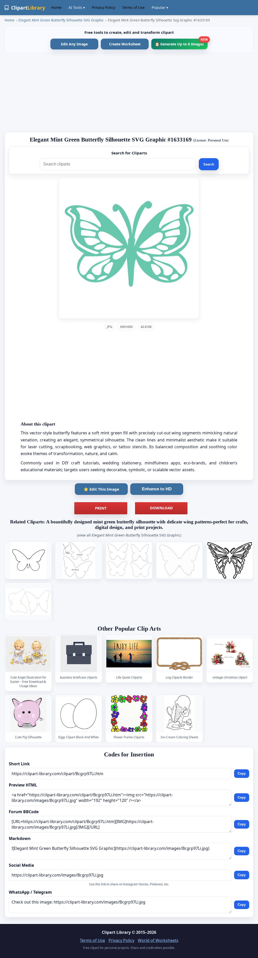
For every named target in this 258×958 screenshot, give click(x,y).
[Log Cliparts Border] (179, 653)
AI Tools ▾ (77, 7)
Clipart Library (116, 932)
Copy (242, 774)
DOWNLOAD (161, 507)
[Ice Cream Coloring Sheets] (179, 713)
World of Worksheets (158, 940)
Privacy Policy (103, 7)
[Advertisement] (129, 92)
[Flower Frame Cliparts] (129, 713)
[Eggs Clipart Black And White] (78, 713)
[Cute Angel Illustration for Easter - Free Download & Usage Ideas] (28, 653)
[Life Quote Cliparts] (129, 653)
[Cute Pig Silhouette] (28, 713)
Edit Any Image (74, 44)
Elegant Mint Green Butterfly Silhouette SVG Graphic (61, 20)
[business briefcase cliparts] (78, 653)
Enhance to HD (157, 489)
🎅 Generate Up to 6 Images (181, 42)
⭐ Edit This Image (101, 489)
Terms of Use (133, 7)
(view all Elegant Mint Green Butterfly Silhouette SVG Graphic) (129, 535)
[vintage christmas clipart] (229, 653)
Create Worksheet (125, 44)
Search (208, 164)
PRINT (101, 508)
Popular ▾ (160, 7)
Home (56, 7)
